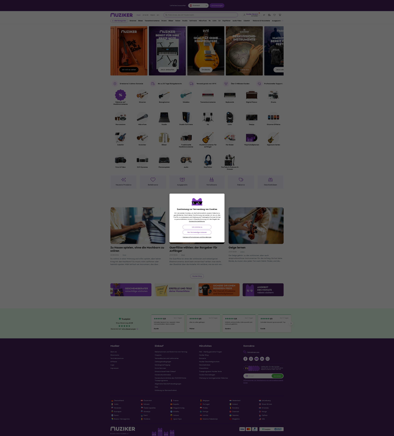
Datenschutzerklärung (197, 221)
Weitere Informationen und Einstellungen (197, 237)
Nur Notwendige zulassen (197, 232)
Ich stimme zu (197, 227)
